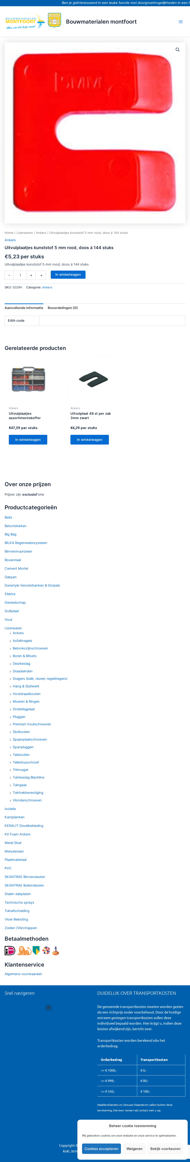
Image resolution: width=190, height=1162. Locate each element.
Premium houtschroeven (32, 724)
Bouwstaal (13, 560)
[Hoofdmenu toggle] (180, 21)
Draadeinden (23, 671)
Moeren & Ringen (26, 701)
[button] (178, 50)
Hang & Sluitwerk (26, 686)
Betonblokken (15, 526)
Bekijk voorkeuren (165, 1149)
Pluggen (19, 717)
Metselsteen (14, 851)
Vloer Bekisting (16, 919)
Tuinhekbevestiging (28, 793)
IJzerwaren (13, 628)
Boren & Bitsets (25, 656)
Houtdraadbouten (27, 694)
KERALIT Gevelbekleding (24, 826)
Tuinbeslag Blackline (28, 777)
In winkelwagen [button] (28, 440)
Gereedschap (15, 602)
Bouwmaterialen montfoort (101, 21)
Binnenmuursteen (18, 551)
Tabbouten (21, 755)
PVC (8, 868)
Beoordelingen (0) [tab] (63, 308)
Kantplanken (15, 817)
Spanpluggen (23, 747)
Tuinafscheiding (17, 911)
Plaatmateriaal (15, 860)
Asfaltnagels (22, 641)
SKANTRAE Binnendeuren (25, 877)
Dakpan (11, 577)
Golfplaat (12, 611)
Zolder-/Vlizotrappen (21, 928)
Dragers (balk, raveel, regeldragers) (40, 679)
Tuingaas (20, 785)
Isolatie (10, 809)
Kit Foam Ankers (18, 834)
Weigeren (134, 1149)
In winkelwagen (68, 274)
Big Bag (10, 534)
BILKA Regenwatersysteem (26, 543)
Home (9, 233)
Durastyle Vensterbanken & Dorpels (32, 585)
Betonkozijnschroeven (30, 648)
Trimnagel (20, 770)
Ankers (18, 633)
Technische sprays (19, 902)
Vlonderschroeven (27, 800)
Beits (8, 517)
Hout (8, 620)
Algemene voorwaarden (23, 974)
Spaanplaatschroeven (30, 739)
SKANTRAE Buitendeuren (24, 885)
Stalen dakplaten (18, 894)
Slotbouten (21, 732)
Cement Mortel (16, 568)
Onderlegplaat (24, 709)
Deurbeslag (21, 663)
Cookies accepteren (101, 1149)
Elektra (10, 594)
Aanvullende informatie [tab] (24, 308)
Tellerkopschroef (26, 762)
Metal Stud (13, 843)
